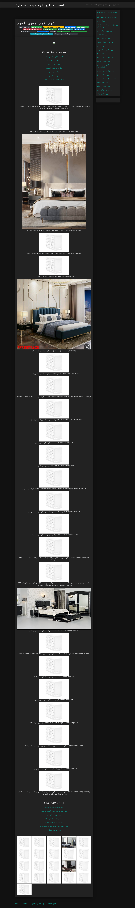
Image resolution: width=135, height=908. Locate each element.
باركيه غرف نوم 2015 (49, 29)
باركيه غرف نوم (70, 27)
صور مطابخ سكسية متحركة (106, 78)
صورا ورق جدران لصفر (105, 31)
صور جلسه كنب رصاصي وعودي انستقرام (54, 826)
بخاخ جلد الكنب (25, 27)
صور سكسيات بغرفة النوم (54, 807)
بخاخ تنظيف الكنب (82, 27)
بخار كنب (53, 31)
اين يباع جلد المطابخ (28, 31)
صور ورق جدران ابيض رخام (106, 17)
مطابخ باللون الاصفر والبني (54, 57)
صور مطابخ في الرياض (105, 57)
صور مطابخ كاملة (103, 61)
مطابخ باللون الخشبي (54, 68)
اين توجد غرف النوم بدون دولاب (53, 27)
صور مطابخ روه (102, 82)
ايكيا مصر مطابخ (42, 31)
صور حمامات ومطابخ (54, 830)
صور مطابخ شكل (102, 34)
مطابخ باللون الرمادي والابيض (54, 79)
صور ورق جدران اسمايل (105, 71)
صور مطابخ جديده (103, 38)
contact (94, 5)
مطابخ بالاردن (54, 72)
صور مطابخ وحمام (103, 86)
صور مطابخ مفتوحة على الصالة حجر (105, 66)
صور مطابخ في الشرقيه (105, 50)
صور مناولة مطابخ (104, 53)
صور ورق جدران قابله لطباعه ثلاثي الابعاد (108, 26)
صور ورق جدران (102, 21)
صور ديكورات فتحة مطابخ (54, 822)
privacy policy (104, 5)
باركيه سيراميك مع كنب (79, 31)
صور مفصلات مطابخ (103, 75)
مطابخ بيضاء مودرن (54, 76)
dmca (87, 5)
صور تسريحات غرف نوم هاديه (54, 819)
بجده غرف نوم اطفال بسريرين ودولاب (65, 34)
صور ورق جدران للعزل (105, 42)
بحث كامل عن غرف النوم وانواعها (41, 34)
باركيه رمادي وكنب (63, 31)
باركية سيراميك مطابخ (65, 29)
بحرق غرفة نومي (36, 27)
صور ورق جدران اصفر (104, 90)
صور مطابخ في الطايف (105, 46)
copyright (115, 5)
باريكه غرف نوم (79, 29)
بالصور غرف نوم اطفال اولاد (32, 29)
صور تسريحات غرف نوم (54, 815)
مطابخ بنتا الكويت (54, 60)
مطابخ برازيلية (54, 64)
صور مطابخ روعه (103, 94)
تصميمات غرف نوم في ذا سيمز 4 (40, 5)
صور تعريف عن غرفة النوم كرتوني (54, 811)
